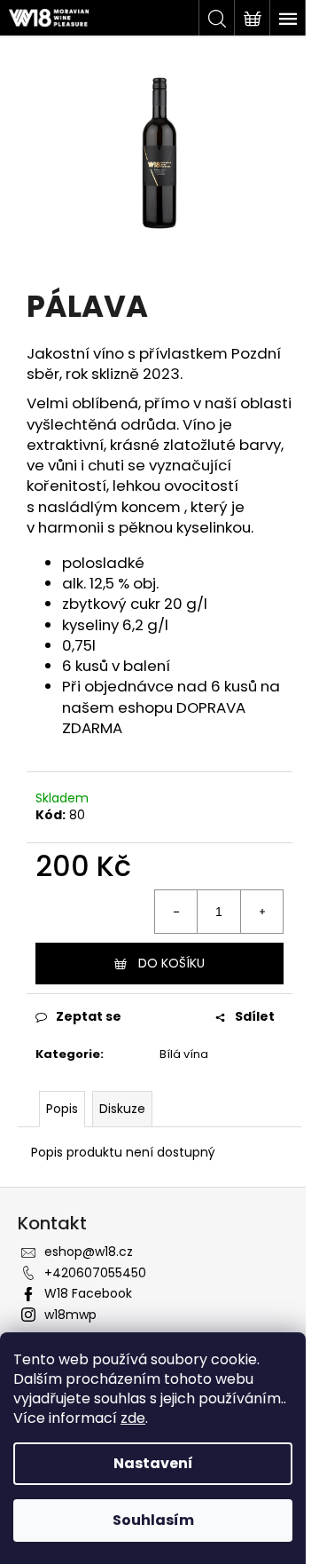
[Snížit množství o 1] (176, 911)
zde (133, 1418)
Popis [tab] (62, 1109)
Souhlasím (153, 1520)
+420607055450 (95, 1273)
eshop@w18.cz (88, 1251)
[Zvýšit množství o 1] (261, 911)
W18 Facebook (88, 1293)
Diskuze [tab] (122, 1109)
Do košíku (171, 963)
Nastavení (153, 1463)
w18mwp (70, 1314)
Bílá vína (184, 1054)
